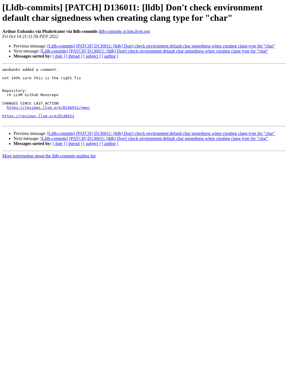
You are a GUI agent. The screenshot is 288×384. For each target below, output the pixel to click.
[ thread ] (74, 56)
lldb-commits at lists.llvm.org (124, 31)
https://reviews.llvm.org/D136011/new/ (48, 107)
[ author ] (110, 56)
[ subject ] (92, 56)
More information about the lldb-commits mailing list (49, 155)
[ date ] (59, 56)
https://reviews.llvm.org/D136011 (38, 116)
